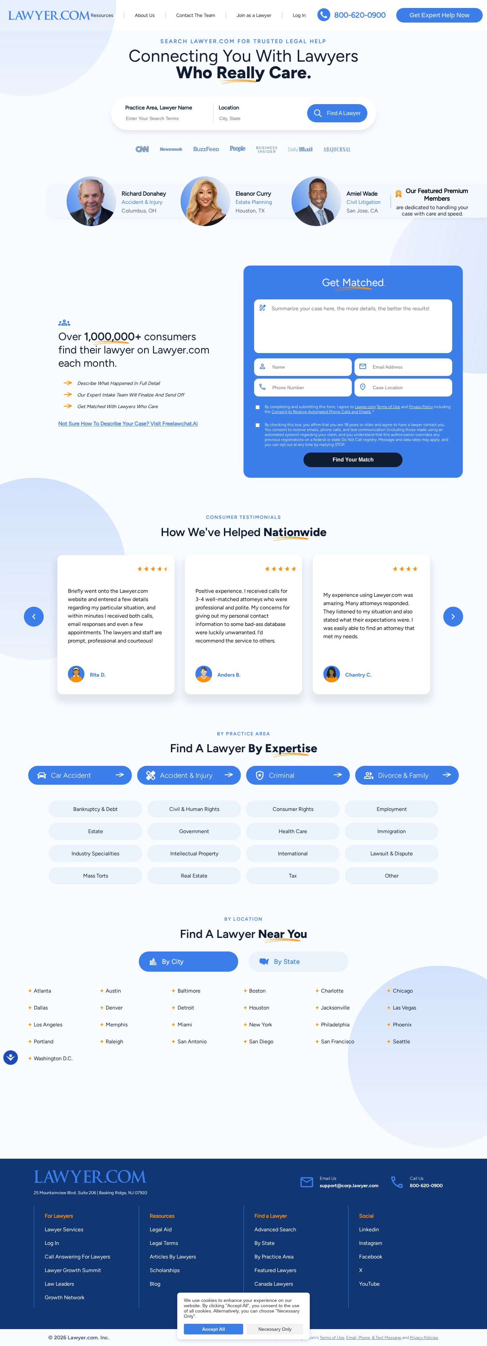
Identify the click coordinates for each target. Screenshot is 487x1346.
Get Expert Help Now (439, 15)
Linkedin (369, 1229)
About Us (145, 15)
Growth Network (64, 1297)
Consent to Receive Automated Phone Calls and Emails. (321, 411)
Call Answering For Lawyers (77, 1257)
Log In (299, 15)
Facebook (370, 1257)
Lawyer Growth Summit (73, 1270)
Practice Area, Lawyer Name (158, 107)
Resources (102, 15)
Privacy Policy (421, 406)
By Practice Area (274, 1257)
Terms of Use (388, 406)
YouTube (369, 1284)
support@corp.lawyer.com (349, 1186)
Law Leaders (59, 1284)
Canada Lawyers (273, 1284)
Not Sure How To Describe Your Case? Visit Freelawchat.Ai (128, 423)
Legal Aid (161, 1229)
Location (229, 107)
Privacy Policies (424, 1337)
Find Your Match (353, 459)
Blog (155, 1284)
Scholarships (165, 1270)
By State (264, 1243)
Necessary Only (275, 1329)
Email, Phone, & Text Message (373, 1337)
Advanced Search (275, 1229)
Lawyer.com (365, 406)
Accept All (213, 1329)
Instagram (370, 1243)
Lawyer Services (64, 1229)
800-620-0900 (360, 15)
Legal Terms (164, 1243)
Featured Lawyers (275, 1270)
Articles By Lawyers (173, 1257)
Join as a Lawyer (254, 15)
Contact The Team (195, 15)
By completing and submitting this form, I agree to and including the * (358, 409)
